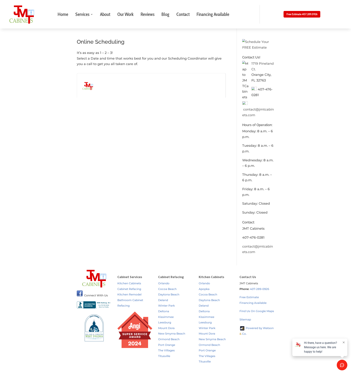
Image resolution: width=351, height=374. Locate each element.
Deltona (163, 311)
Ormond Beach (169, 339)
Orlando (163, 283)
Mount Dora (166, 328)
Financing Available (213, 14)
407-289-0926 (259, 289)
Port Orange (166, 345)
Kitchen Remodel (129, 294)
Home (63, 14)
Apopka (204, 289)
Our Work (125, 14)
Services (82, 14)
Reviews (147, 14)
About (105, 14)
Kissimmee (166, 317)
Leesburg (164, 322)
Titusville (164, 356)
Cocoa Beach (167, 289)
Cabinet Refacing (129, 289)
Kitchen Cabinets (129, 283)
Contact (183, 14)
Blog (165, 14)
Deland (163, 300)
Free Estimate (249, 297)
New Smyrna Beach (171, 333)
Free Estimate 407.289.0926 (301, 14)
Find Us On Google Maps (256, 311)
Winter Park (166, 305)
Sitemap (245, 319)
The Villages (166, 350)
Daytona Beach (168, 294)
